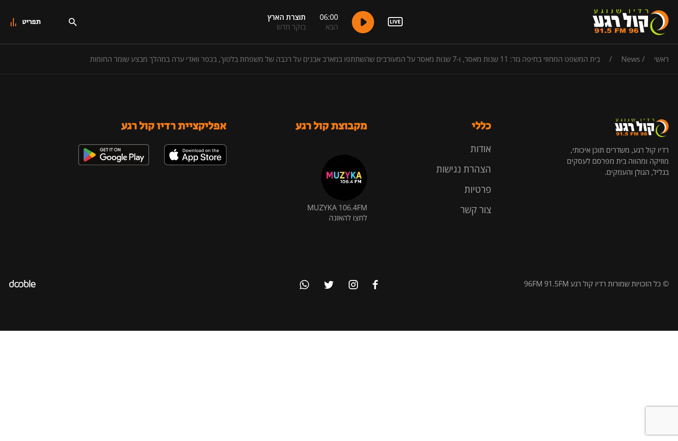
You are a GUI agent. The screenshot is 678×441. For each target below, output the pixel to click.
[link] (195, 148)
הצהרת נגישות (463, 169)
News (630, 59)
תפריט (31, 22)
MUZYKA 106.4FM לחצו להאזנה (337, 213)
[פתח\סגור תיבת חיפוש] (73, 22)
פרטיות (477, 189)
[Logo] (631, 22)
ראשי (661, 59)
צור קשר (475, 209)
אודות (480, 149)
